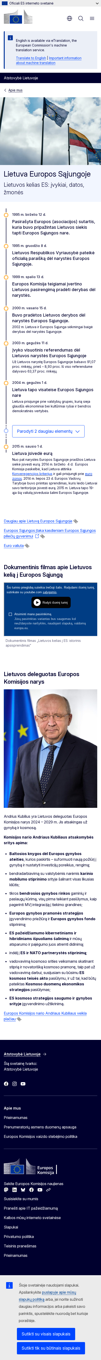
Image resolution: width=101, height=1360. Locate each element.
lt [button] (69, 18)
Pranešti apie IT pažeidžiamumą (31, 1208)
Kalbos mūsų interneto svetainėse (32, 1217)
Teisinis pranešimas (20, 1246)
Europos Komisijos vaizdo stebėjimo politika (40, 1136)
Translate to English (31, 58)
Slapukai (11, 1227)
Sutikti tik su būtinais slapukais (51, 1348)
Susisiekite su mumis (21, 1198)
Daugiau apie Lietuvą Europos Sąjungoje (38, 521)
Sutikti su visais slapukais (46, 1333)
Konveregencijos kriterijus (32, 474)
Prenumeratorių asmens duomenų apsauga (40, 1127)
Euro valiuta (14, 545)
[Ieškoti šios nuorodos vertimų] (75, 521)
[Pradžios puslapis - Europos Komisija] (18, 16)
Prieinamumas (15, 1117)
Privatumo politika (19, 1236)
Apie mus (15, 90)
